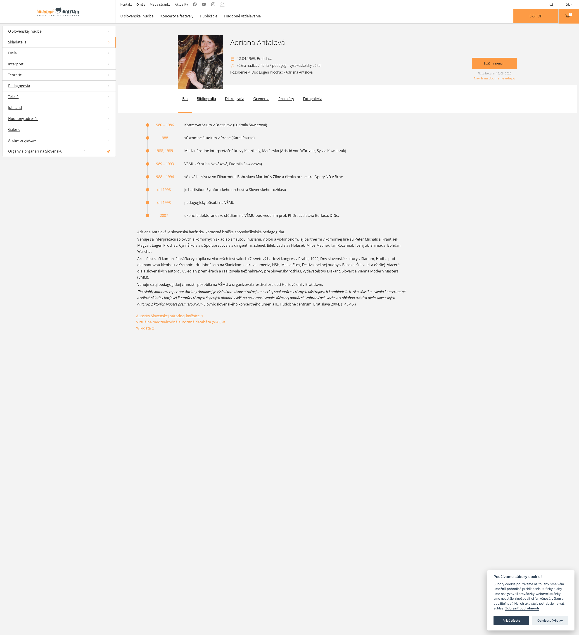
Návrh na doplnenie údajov (494, 78)
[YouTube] (203, 4)
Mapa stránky (160, 4)
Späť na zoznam (494, 63)
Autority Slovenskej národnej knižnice (168, 316)
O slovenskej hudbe (137, 16)
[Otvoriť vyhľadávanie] (551, 4)
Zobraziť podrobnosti (522, 608)
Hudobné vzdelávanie (242, 16)
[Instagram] (213, 4)
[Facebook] (194, 4)
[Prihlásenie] (222, 4)
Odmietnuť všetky (550, 620)
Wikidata (145, 328)
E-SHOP (535, 16)
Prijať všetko (511, 620)
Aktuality (181, 4)
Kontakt (126, 4)
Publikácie (208, 16)
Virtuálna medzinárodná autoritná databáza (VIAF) (178, 322)
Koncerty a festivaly (176, 16)
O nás (140, 4)
